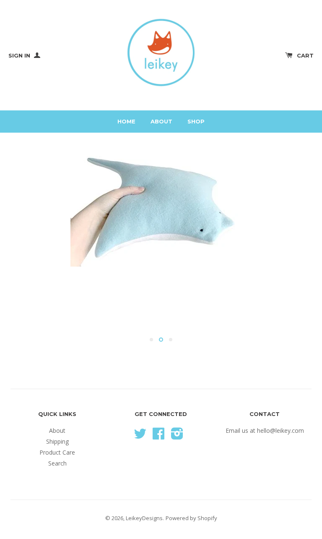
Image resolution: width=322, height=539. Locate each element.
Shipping (57, 441)
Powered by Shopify (191, 518)
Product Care (57, 452)
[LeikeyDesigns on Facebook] (158, 436)
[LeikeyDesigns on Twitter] (140, 436)
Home (126, 121)
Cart (305, 55)
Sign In (20, 55)
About (161, 121)
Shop (196, 121)
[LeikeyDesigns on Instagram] (177, 436)
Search (57, 463)
